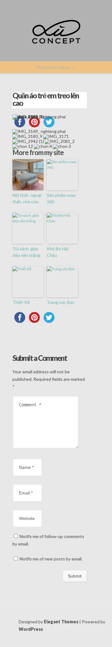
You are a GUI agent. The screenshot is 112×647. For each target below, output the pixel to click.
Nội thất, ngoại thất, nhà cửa (26, 198)
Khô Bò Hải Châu (57, 252)
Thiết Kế (21, 302)
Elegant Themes (61, 621)
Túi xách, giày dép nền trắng (26, 252)
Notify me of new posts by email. (51, 558)
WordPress (31, 629)
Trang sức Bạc (61, 302)
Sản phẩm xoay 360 (61, 198)
